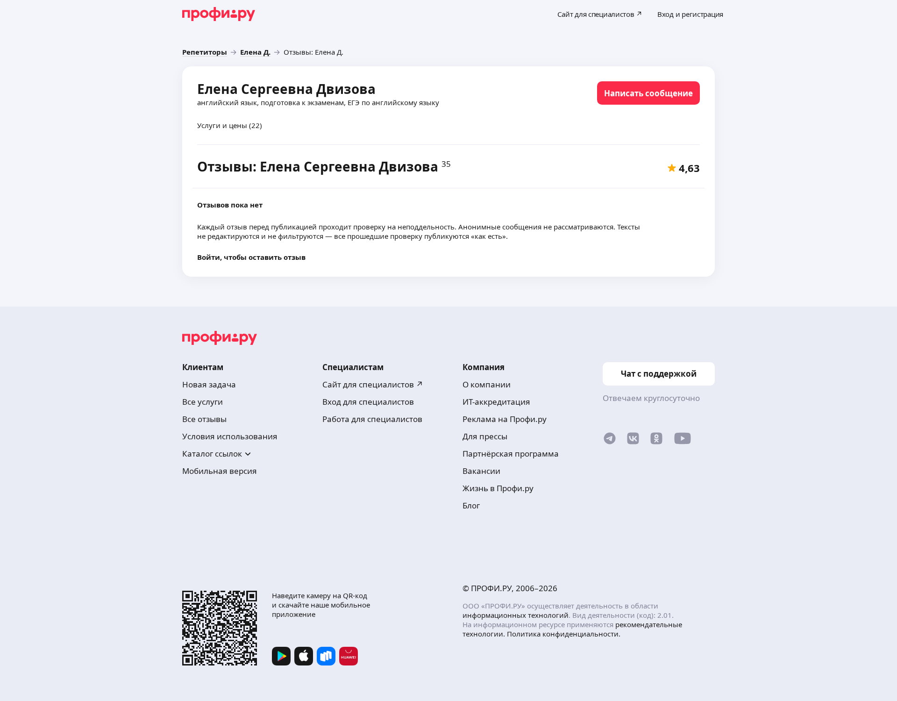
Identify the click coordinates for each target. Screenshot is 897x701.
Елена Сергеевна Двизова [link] (286, 89)
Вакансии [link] (481, 470)
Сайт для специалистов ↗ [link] (372, 384)
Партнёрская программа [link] (511, 453)
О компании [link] (487, 384)
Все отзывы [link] (204, 419)
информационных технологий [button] (516, 615)
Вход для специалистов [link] (368, 401)
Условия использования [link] (230, 436)
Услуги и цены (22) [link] (229, 125)
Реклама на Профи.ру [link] (505, 419)
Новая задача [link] (209, 384)
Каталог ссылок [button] (212, 453)
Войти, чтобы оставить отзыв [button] (251, 257)
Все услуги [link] (202, 401)
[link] (204, 52)
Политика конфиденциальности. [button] (563, 633)
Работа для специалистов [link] (372, 419)
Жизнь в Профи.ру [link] (498, 488)
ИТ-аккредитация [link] (496, 401)
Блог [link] (471, 505)
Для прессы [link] (485, 436)
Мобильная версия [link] (219, 470)
